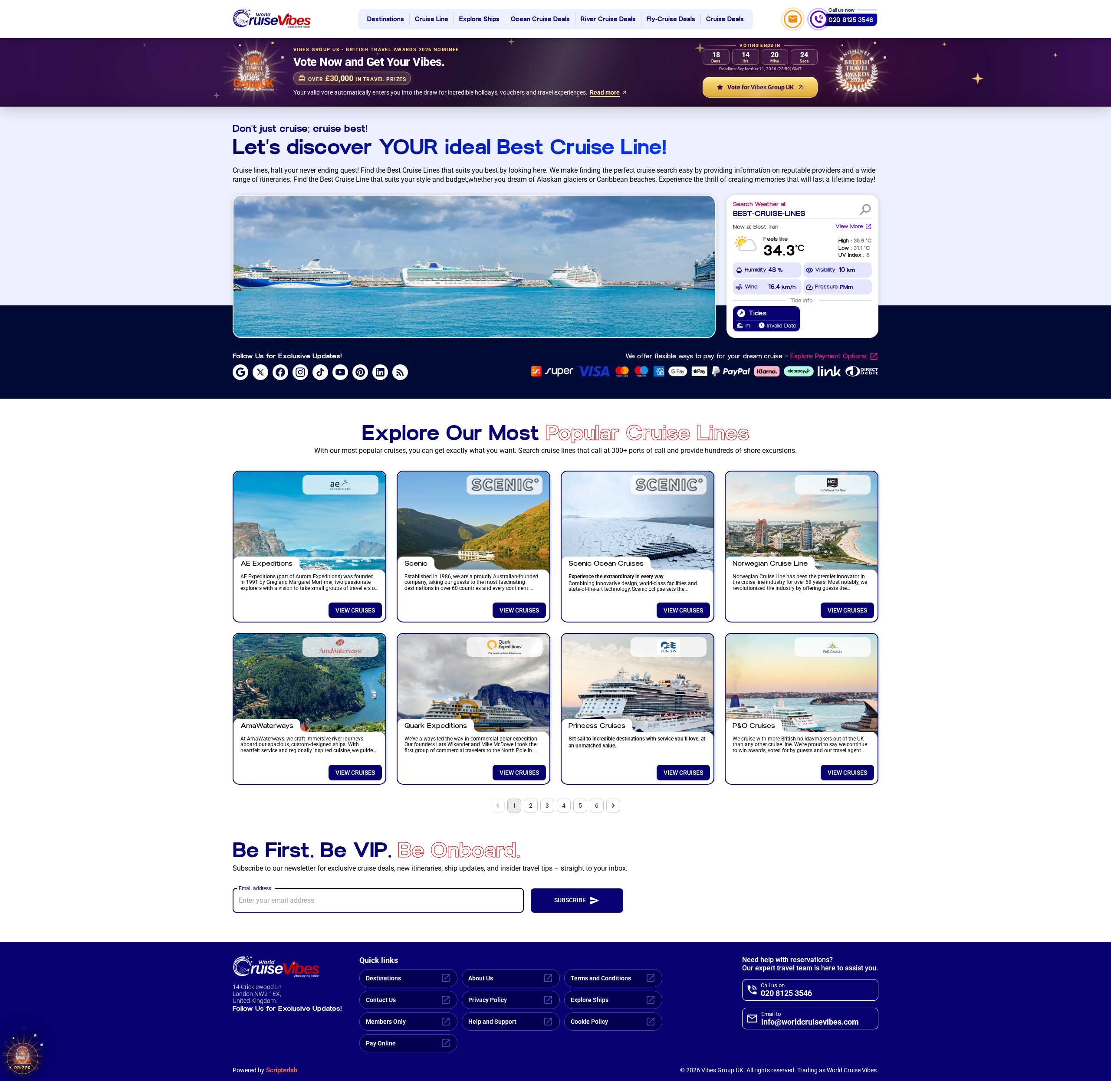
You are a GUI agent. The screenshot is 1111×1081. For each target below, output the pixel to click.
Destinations (385, 19)
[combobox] (794, 213)
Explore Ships (479, 19)
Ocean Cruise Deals (540, 19)
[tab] (766, 318)
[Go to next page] (613, 805)
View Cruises (355, 610)
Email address (255, 888)
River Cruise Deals (608, 19)
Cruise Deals (725, 19)
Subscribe (570, 900)
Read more (605, 92)
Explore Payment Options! (829, 356)
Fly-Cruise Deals (671, 19)
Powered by (265, 1070)
